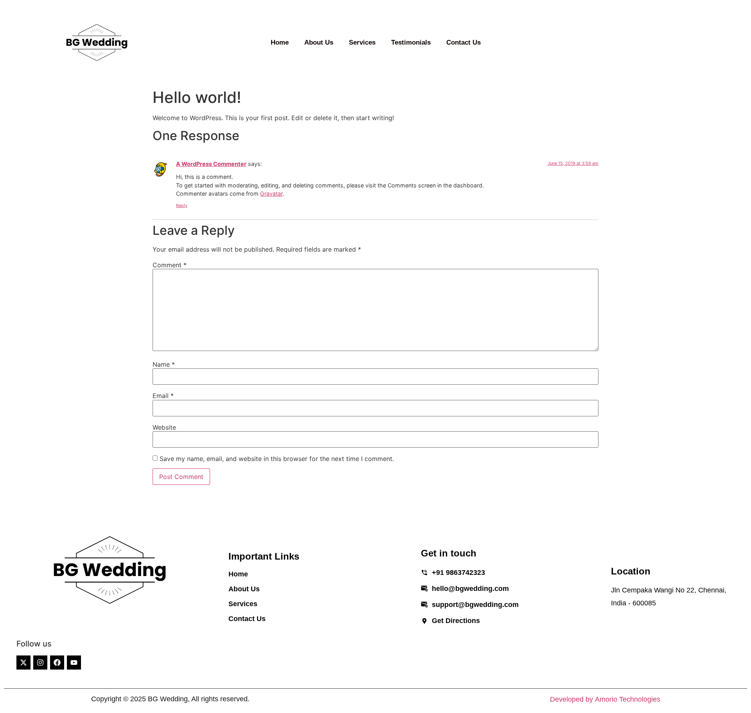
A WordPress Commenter (211, 163)
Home (280, 42)
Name (164, 364)
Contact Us (463, 42)
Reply (181, 205)
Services (362, 42)
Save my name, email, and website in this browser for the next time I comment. (277, 459)
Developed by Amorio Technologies (605, 699)
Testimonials (411, 42)
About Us (318, 42)
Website (164, 427)
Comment (170, 265)
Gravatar (271, 193)
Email (163, 396)
